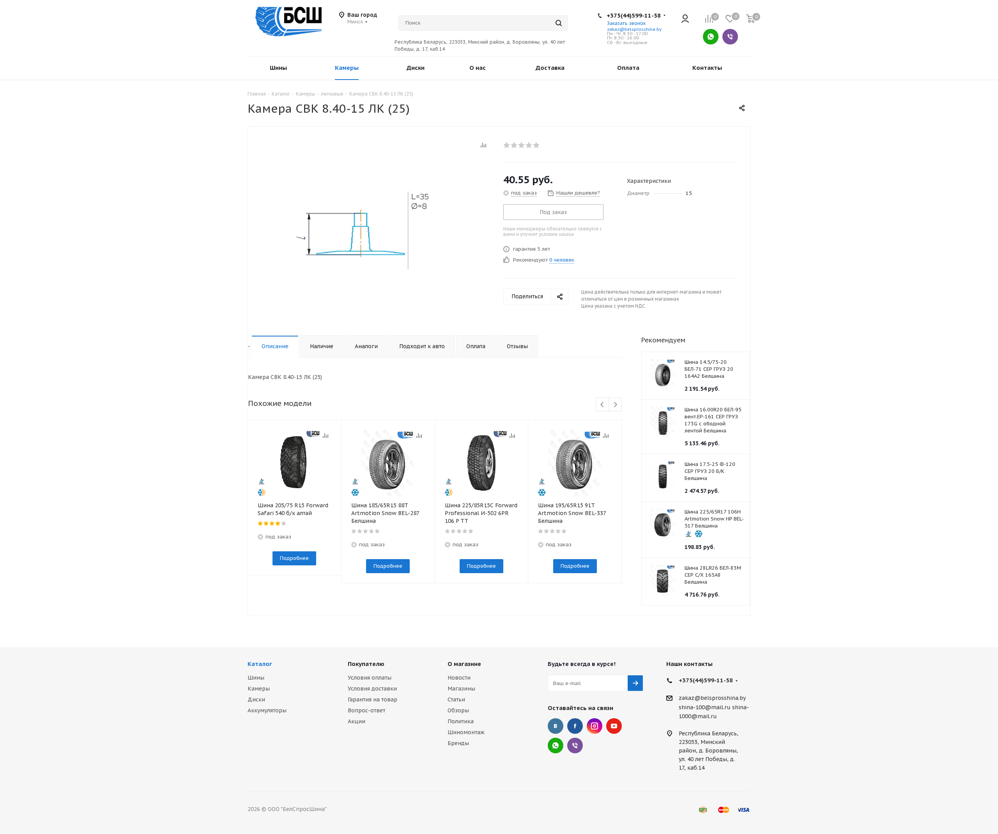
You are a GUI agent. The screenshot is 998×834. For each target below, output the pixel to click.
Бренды (458, 743)
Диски (256, 699)
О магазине (464, 664)
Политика (461, 721)
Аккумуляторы (267, 710)
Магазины (461, 688)
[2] (514, 145)
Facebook (575, 726)
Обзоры (458, 710)
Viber (730, 36)
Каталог (260, 664)
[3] (522, 145)
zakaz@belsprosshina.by (634, 29)
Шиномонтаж (466, 732)
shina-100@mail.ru (705, 707)
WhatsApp (710, 36)
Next (615, 405)
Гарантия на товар (372, 699)
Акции (356, 721)
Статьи (456, 699)
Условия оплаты (369, 677)
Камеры (259, 688)
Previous (602, 405)
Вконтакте (555, 726)
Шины (256, 677)
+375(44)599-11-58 (634, 15)
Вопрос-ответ (366, 710)
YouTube (614, 726)
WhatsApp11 (555, 745)
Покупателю (366, 664)
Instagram (594, 726)
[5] (536, 145)
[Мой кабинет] (685, 19)
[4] (529, 145)
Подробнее (294, 558)
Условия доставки (372, 688)
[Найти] (558, 23)
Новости (459, 677)
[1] (507, 145)
